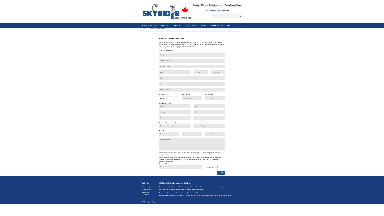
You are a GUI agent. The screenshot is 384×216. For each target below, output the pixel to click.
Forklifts (203, 25)
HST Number (209, 94)
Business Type (163, 94)
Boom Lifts (178, 25)
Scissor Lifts (165, 25)
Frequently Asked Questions (168, 47)
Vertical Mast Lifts (149, 25)
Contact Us (145, 192)
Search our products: (148, 187)
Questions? (145, 195)
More (228, 25)
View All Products (147, 189)
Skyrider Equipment (152, 202)
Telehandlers (191, 25)
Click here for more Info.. (183, 123)
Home (143, 29)
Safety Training (217, 25)
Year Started (186, 94)
